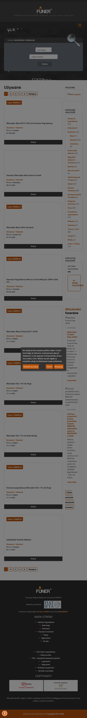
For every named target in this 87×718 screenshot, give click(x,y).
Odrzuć (49, 366)
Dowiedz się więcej (31, 366)
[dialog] (43, 359)
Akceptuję (59, 366)
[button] (4, 713)
